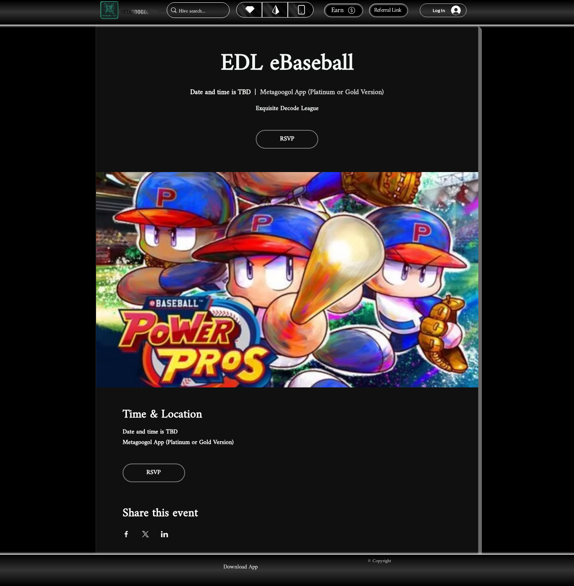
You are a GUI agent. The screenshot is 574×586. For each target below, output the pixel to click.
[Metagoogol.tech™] (109, 10)
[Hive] (249, 10)
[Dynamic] (301, 10)
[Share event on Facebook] (126, 534)
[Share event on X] (145, 534)
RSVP (287, 139)
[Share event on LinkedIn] (164, 534)
